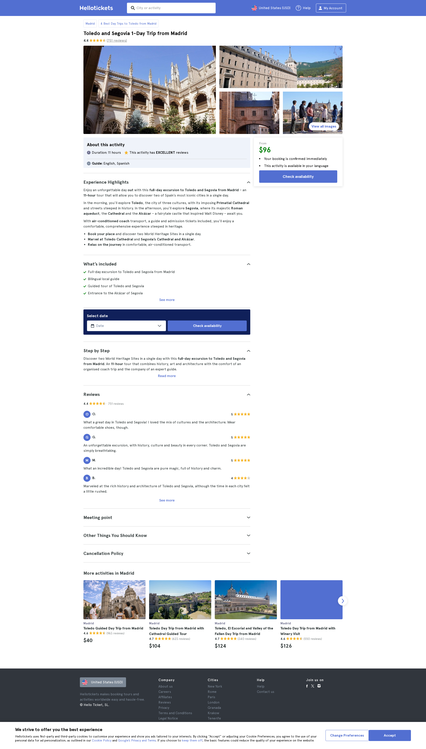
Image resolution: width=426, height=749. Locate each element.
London (213, 702)
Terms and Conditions (175, 713)
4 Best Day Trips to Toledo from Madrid (128, 23)
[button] (166, 182)
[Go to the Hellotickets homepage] (97, 8)
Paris (211, 697)
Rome (212, 692)
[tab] (166, 182)
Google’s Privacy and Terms (137, 740)
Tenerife (214, 718)
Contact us (265, 692)
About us (165, 686)
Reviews (164, 702)
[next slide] (342, 600)
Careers (164, 692)
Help (260, 686)
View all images (324, 126)
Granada (214, 708)
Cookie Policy (101, 740)
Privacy (163, 708)
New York (215, 686)
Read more (167, 376)
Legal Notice (168, 718)
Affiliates (165, 697)
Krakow (213, 713)
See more (167, 300)
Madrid (90, 23)
